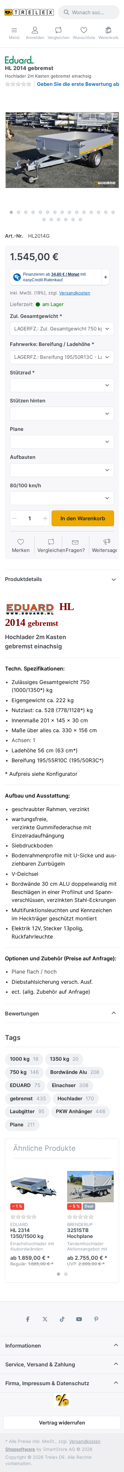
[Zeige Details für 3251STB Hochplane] (90, 1186)
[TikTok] (62, 1319)
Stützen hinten (27, 400)
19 (65, 219)
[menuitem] (24, 1059)
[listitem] (62, 150)
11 (84, 212)
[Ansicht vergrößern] (62, 150)
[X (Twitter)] (45, 1319)
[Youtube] (79, 1319)
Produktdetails (23, 579)
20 (73, 219)
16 (44, 219)
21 (80, 219)
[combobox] (89, 12)
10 (76, 212)
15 (113, 212)
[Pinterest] (96, 1319)
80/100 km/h (25, 485)
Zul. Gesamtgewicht (34, 316)
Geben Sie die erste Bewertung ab (78, 84)
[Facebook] (28, 1319)
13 (98, 212)
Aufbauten (22, 457)
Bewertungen (22, 1013)
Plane (16, 429)
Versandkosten (74, 292)
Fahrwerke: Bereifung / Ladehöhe (50, 344)
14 (105, 212)
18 (58, 219)
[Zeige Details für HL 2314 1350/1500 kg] (33, 1186)
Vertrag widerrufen (62, 1423)
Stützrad (20, 372)
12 (91, 212)
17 (51, 219)
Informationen (23, 1345)
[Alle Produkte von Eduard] (19, 59)
